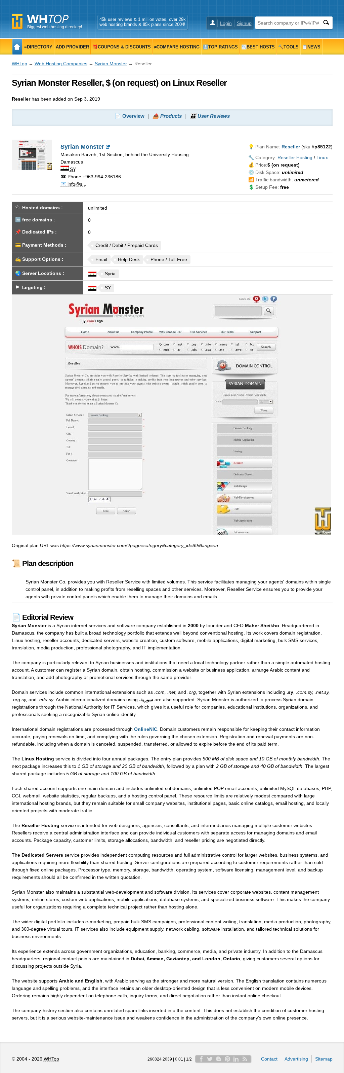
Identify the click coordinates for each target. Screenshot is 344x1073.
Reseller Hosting (294, 157)
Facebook (201, 1059)
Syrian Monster (111, 63)
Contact (269, 1059)
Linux (322, 157)
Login (226, 23)
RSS (245, 1059)
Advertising (296, 1059)
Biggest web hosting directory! (54, 27)
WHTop (19, 63)
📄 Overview (129, 116)
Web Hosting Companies (61, 63)
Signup (244, 23)
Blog (218, 1059)
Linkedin (236, 1059)
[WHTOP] (17, 47)
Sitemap (324, 1059)
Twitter (210, 1059)
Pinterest (227, 1059)
